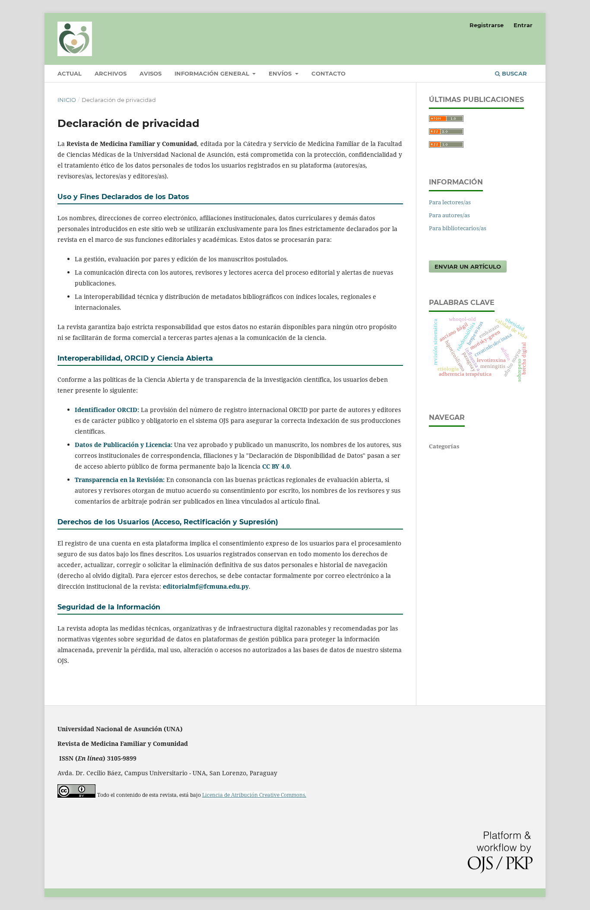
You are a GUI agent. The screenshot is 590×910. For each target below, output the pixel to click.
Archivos (111, 73)
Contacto (328, 73)
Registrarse (486, 25)
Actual (69, 73)
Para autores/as (449, 215)
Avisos (151, 73)
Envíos (281, 73)
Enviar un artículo (468, 266)
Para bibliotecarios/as (457, 228)
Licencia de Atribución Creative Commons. (254, 795)
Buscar (513, 73)
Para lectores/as (450, 202)
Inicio (66, 99)
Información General (212, 73)
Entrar (523, 25)
